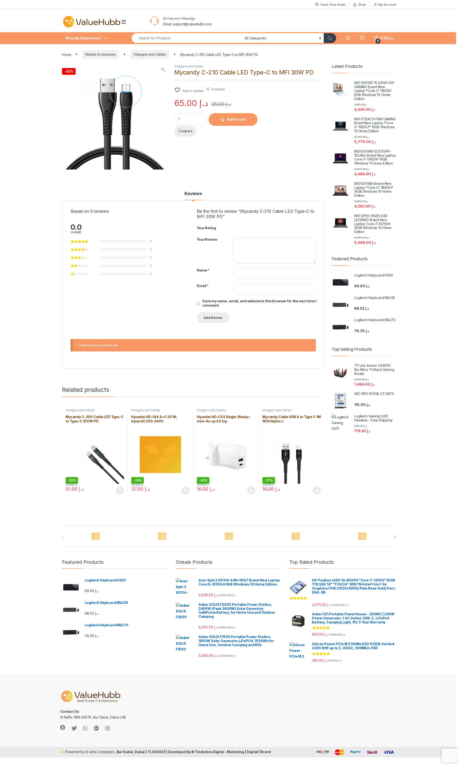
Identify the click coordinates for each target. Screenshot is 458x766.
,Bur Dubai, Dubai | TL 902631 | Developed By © (155, 752)
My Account (387, 4)
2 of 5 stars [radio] (238, 227)
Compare (218, 89)
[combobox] (187, 38)
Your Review (207, 239)
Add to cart (236, 119)
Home (66, 54)
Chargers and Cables (149, 54)
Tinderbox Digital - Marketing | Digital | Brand (233, 752)
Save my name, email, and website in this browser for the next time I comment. (259, 303)
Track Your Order (333, 4)
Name (203, 270)
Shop (362, 4)
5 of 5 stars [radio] (252, 227)
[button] (163, 69)
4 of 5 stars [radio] (247, 227)
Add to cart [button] (120, 490)
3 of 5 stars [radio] (243, 227)
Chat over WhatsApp (180, 18)
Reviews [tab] (193, 194)
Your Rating (206, 228)
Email (202, 286)
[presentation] (395, 536)
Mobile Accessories (100, 54)
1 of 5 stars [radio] (234, 227)
